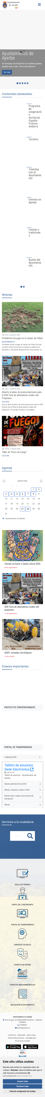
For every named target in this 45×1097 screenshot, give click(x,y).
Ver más (6, 72)
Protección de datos (16, 1041)
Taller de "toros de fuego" (14, 455)
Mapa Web (21, 1038)
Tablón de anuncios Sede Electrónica (18, 770)
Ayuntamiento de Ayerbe (15, 522)
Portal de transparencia (18, 750)
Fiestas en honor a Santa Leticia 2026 (22, 567)
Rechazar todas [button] (23, 1086)
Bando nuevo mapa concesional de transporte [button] (18, 800)
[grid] (22, 503)
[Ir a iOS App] (31, 1050)
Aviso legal (31, 1038)
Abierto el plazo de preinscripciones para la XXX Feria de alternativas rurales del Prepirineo (22, 398)
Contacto (12, 1038)
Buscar (30, 839)
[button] (4, 484)
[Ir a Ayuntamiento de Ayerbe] (11, 5)
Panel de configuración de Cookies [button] (23, 1091)
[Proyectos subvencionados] (22, 692)
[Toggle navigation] (39, 5)
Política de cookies (22, 1044)
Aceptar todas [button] (22, 1081)
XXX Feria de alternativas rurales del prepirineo (21, 611)
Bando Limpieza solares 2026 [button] (17, 793)
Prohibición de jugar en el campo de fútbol (22, 341)
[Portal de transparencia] (22, 732)
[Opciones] (40, 760)
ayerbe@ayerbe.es (23, 1031)
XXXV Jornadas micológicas (18, 655)
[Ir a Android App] (13, 1050)
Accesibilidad (31, 1041)
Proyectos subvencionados (19, 710)
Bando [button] (7, 808)
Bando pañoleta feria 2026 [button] (15, 787)
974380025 (23, 1028)
